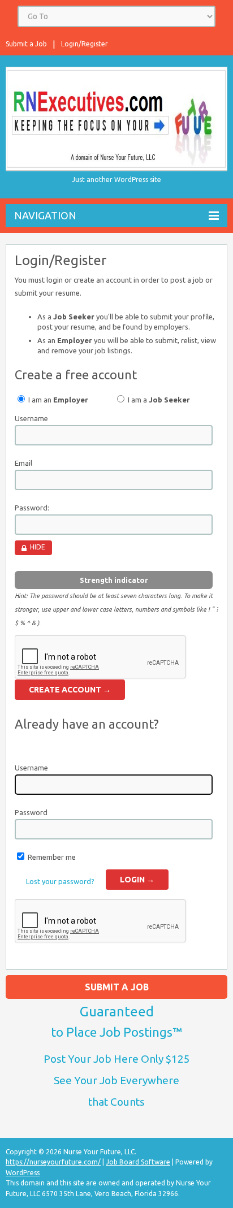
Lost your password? (60, 881)
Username (31, 418)
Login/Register (84, 43)
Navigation (45, 215)
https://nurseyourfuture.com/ (53, 1162)
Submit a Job (26, 43)
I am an (57, 400)
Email (23, 463)
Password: (32, 508)
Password (31, 812)
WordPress (23, 1172)
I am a (158, 400)
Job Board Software (138, 1162)
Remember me (52, 857)
